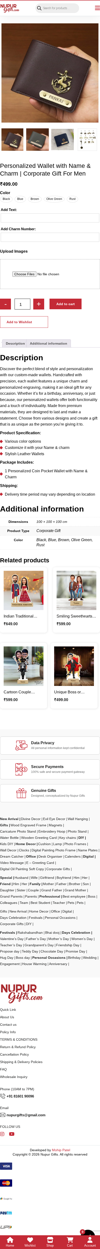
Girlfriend (47, 878)
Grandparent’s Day (39, 945)
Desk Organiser (50, 856)
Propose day (9, 951)
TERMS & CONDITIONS (18, 1039)
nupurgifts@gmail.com (26, 1115)
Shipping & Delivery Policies (21, 1062)
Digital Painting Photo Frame (53, 850)
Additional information (48, 343)
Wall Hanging (78, 819)
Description (15, 343)
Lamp (57, 844)
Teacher (59, 903)
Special (6, 878)
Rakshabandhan (30, 932)
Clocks (24, 850)
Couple (33, 890)
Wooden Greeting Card (39, 838)
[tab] (15, 343)
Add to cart (65, 304)
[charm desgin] (87, 139)
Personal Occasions (60, 918)
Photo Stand (77, 831)
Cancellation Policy (14, 1054)
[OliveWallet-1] (37, 139)
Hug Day (6, 958)
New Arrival (9, 819)
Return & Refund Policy (18, 1047)
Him (77, 878)
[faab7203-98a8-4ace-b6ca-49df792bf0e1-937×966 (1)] (50, 73)
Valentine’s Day (12, 939)
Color (5, 193)
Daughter (7, 890)
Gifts (4, 825)
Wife (34, 878)
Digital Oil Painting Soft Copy (22, 869)
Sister (21, 890)
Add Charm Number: (18, 229)
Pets (70, 903)
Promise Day (75, 951)
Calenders (73, 856)
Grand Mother (75, 890)
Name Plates (88, 850)
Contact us (8, 1024)
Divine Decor (31, 819)
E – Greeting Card (40, 863)
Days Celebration (13, 918)
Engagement (10, 964)
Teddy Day (30, 951)
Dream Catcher (12, 856)
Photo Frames (75, 844)
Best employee (74, 896)
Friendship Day (67, 945)
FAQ (3, 1069)
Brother (74, 884)
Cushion (44, 844)
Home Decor (26, 844)
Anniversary (58, 964)
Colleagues (8, 903)
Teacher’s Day (11, 945)
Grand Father (51, 890)
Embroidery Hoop (51, 831)
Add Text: (9, 210)
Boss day (23, 958)
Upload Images (14, 251)
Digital (88, 856)
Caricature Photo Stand (18, 831)
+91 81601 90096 (20, 1096)
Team (24, 903)
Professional (49, 896)
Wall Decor (8, 850)
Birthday (74, 958)
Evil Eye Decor (54, 819)
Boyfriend (64, 878)
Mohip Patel (61, 1150)
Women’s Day (82, 939)
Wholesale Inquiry (13, 1077)
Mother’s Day (58, 939)
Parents (31, 896)
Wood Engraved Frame (28, 825)
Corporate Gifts (58, 869)
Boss (91, 896)
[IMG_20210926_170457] (62, 139)
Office (31, 856)
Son (86, 884)
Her (85, 878)
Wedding (90, 958)
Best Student (40, 903)
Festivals (35, 918)
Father (61, 884)
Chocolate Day (52, 951)
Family (35, 884)
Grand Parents (11, 896)
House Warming (34, 964)
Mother (48, 884)
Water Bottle (9, 838)
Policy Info (8, 1032)
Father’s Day (36, 939)
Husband (21, 878)
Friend (5, 884)
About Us (7, 1017)
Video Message (12, 863)
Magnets (55, 825)
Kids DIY (6, 844)
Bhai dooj (52, 932)
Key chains (67, 838)
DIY (81, 838)
